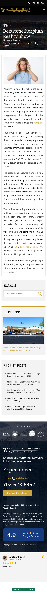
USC (22, 505)
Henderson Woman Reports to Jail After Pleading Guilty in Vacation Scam (23, 391)
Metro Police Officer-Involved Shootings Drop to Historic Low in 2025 (22, 349)
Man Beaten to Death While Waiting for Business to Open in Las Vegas (23, 383)
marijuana (38, 122)
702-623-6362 (19, 484)
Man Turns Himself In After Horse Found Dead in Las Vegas (24, 399)
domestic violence (29, 246)
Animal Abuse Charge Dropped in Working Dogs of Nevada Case (21, 407)
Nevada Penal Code (11, 505)
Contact (13, 508)
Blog (37, 505)
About (5, 508)
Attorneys (29, 505)
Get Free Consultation (17, 492)
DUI (16, 246)
